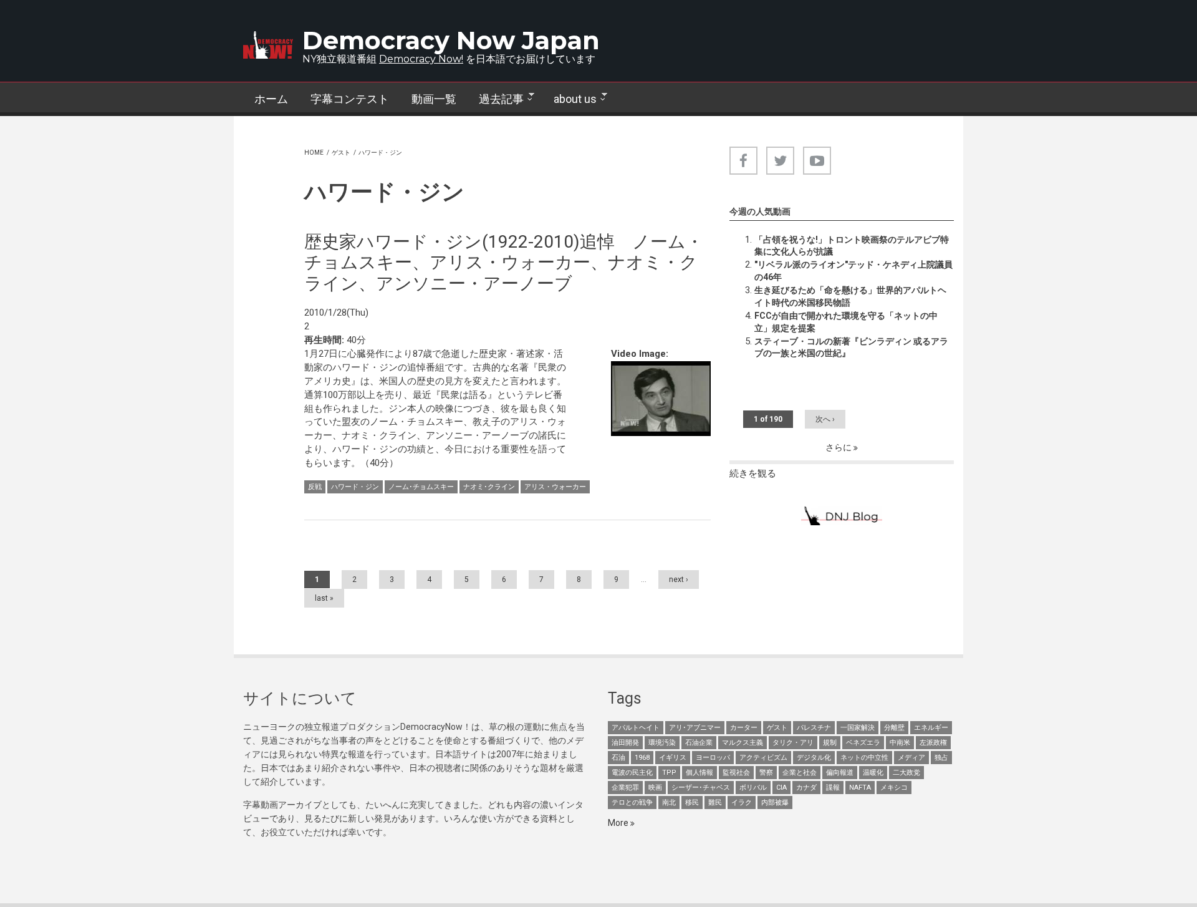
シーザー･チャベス (700, 787)
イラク (741, 802)
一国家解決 (857, 728)
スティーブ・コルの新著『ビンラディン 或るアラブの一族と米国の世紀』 (851, 347)
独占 (941, 758)
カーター (743, 728)
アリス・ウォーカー (555, 487)
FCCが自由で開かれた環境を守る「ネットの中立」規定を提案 (846, 322)
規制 (830, 743)
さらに (839, 447)
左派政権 (933, 743)
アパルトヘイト (636, 728)
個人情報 (699, 773)
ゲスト (341, 152)
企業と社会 (799, 773)
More (619, 823)
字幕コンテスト (349, 98)
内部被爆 (775, 802)
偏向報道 (839, 773)
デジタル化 (814, 758)
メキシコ (894, 787)
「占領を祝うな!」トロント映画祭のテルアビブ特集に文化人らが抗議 (851, 246)
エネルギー (931, 728)
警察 (766, 773)
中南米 (900, 743)
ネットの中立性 (864, 758)
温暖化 (873, 773)
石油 (618, 758)
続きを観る (752, 473)
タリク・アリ (793, 743)
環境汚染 (662, 743)
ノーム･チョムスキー (421, 487)
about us (569, 99)
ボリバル (753, 787)
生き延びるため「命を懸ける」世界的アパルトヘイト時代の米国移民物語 (850, 296)
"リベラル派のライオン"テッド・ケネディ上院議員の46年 (853, 270)
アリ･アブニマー (695, 728)
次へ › (825, 419)
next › (678, 579)
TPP (669, 773)
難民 (715, 802)
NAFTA (860, 787)
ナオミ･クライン (489, 487)
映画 (655, 787)
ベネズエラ (863, 743)
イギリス (672, 758)
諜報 (833, 787)
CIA (781, 787)
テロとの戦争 (632, 802)
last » (324, 598)
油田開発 (625, 743)
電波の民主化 (632, 773)
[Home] (268, 45)
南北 (669, 802)
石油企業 (699, 743)
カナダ (806, 787)
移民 (692, 802)
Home (314, 152)
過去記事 (496, 99)
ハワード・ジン (355, 487)
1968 (642, 758)
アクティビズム (763, 758)
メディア (911, 758)
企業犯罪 (625, 787)
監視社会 (736, 773)
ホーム (271, 98)
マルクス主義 (742, 743)
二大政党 (906, 773)
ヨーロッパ (713, 758)
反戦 (315, 487)
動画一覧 (433, 98)
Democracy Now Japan (451, 40)
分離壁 (894, 728)
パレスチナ (814, 728)
